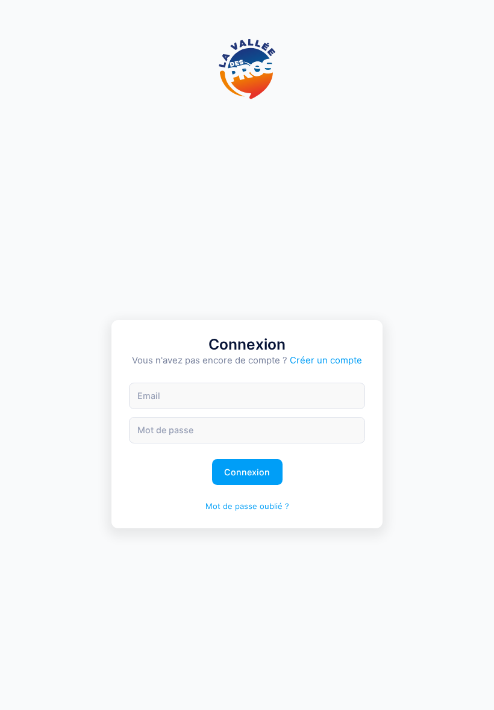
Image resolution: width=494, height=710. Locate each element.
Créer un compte (326, 360)
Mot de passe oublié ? (247, 506)
